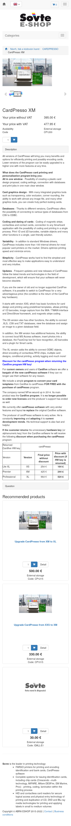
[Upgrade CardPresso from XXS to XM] (35, 604)
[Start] (6, 49)
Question (10, 486)
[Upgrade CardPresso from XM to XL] (35, 520)
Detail (43, 564)
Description (11, 149)
